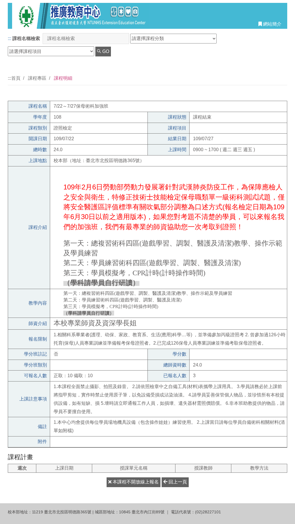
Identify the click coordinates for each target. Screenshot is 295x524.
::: (9, 38)
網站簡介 (271, 24)
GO (105, 51)
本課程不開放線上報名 (135, 481)
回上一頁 (177, 481)
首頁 (15, 78)
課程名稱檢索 (26, 38)
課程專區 (37, 78)
